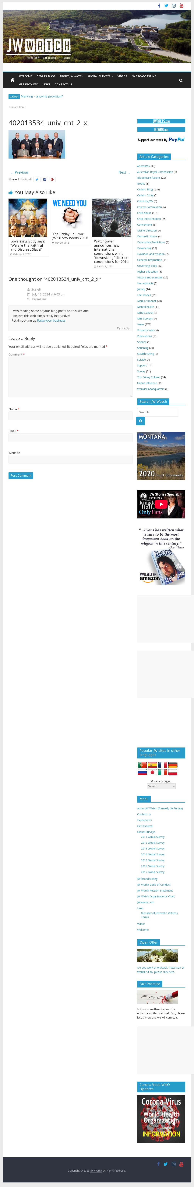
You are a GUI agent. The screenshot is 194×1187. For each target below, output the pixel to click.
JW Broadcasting (144, 76)
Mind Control (145, 312)
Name (14, 409)
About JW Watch (71, 76)
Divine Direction (147, 230)
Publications (144, 336)
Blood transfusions (148, 177)
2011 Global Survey (152, 837)
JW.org (141, 289)
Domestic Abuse (147, 236)
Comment (17, 354)
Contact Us (63, 84)
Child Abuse (144, 213)
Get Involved (28, 84)
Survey (141, 371)
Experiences (144, 820)
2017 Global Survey (152, 872)
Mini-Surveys (145, 318)
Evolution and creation (151, 254)
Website (14, 453)
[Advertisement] (165, 619)
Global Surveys (99, 76)
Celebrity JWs (145, 201)
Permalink (39, 299)
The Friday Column (148, 377)
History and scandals (150, 277)
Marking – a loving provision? (42, 96)
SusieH (36, 289)
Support (142, 365)
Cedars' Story (145, 195)
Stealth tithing (145, 353)
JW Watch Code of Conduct (154, 884)
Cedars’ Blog (46, 76)
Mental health (145, 307)
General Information (149, 260)
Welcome (25, 76)
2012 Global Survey (152, 842)
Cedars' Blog (145, 189)
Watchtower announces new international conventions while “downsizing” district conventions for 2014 (111, 251)
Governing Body (147, 265)
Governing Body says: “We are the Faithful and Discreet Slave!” (27, 245)
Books (141, 183)
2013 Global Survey (152, 848)
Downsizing (144, 248)
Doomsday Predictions (151, 242)
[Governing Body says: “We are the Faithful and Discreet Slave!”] (28, 201)
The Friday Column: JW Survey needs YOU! (70, 236)
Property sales (146, 330)
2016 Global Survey (152, 866)
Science (141, 342)
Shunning (142, 348)
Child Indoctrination (149, 219)
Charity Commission (149, 207)
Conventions (145, 224)
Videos (122, 76)
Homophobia (145, 283)
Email (14, 431)
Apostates (143, 166)
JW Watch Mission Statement (155, 890)
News (140, 324)
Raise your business (51, 320)
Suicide (141, 359)
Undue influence (147, 383)
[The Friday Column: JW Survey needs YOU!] (70, 201)
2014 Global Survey (152, 854)
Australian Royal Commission (155, 172)
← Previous (19, 172)
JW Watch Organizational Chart (156, 896)
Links (46, 84)
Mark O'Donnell (146, 301)
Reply (125, 328)
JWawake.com (145, 902)
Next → (124, 172)
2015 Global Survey (152, 860)
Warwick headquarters (150, 389)
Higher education (147, 271)
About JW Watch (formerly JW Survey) (160, 808)
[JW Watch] (97, 11)
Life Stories (144, 295)
